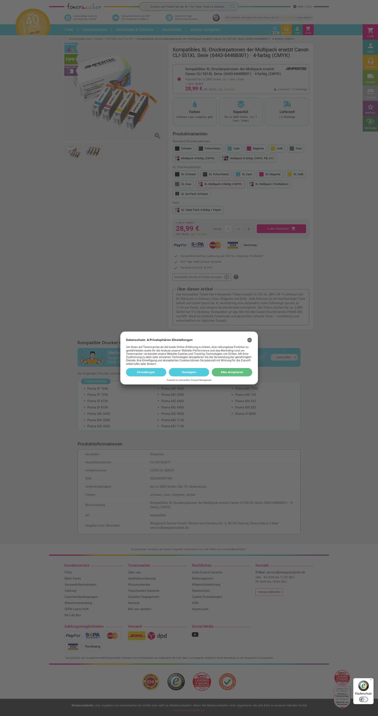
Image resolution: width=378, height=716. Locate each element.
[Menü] (371, 680)
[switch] (363, 699)
